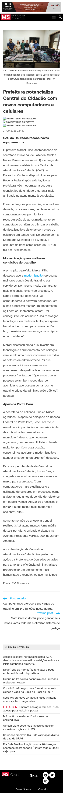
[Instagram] (46, 781)
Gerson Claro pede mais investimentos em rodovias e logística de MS (28, 727)
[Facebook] (46, 775)
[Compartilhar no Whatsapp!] (19, 126)
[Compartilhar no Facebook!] (19, 119)
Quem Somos (23, 789)
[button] (54, 17)
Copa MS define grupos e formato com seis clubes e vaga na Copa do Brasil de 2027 (29, 690)
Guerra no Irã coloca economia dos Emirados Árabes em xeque (30, 680)
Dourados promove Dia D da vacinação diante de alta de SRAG (31, 736)
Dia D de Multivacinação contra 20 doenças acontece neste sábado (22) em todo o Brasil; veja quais (31, 748)
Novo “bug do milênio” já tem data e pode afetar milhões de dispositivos (28, 671)
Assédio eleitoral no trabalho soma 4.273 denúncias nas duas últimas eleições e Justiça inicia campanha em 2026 (31, 660)
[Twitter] (52, 775)
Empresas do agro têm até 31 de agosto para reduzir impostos (31, 708)
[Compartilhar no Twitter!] (18, 122)
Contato (42, 789)
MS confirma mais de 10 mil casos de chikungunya (25, 718)
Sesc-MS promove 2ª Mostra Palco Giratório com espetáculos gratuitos (29, 699)
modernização (33, 276)
